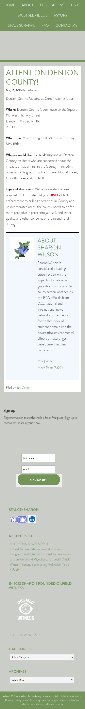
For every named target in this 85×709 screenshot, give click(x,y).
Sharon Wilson (49, 251)
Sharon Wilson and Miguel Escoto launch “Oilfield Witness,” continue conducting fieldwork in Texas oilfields (40, 564)
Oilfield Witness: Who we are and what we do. (37, 549)
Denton (26, 387)
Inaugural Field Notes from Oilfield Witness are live (40, 554)
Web (48, 361)
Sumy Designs (51, 700)
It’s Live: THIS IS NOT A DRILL (29, 544)
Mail (41, 361)
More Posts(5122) (50, 367)
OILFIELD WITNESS (23, 635)
